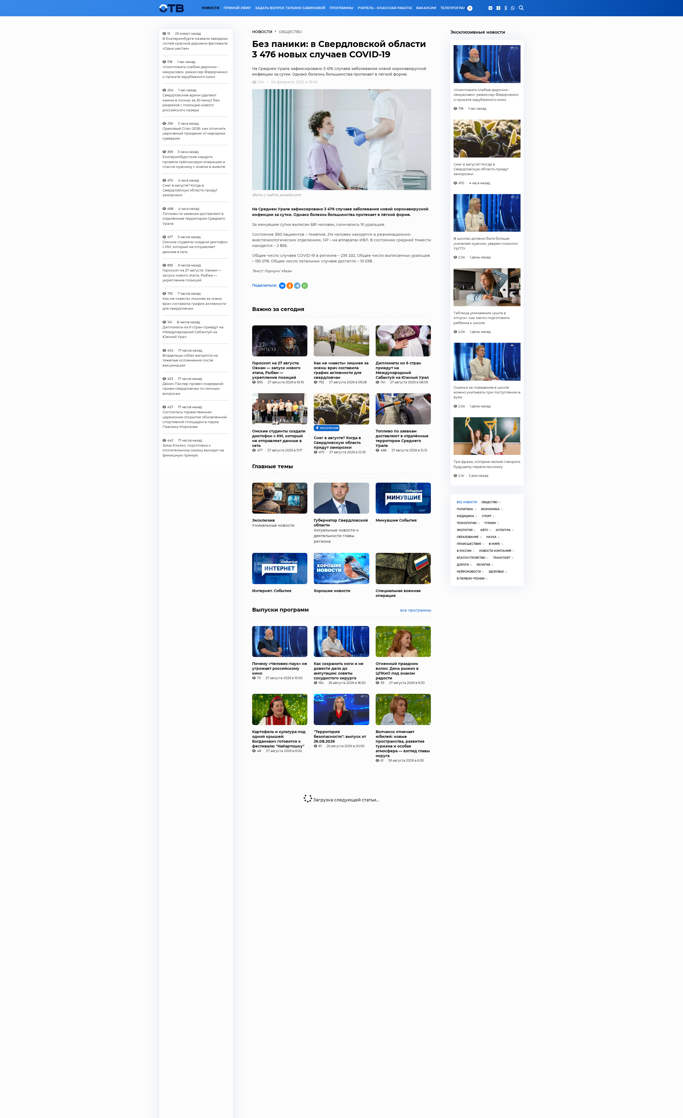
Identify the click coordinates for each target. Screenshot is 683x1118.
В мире (494, 544)
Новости (210, 8)
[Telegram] (297, 285)
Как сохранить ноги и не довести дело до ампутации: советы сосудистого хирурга (338, 670)
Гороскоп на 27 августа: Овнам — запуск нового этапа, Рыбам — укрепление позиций (191, 275)
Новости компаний (495, 551)
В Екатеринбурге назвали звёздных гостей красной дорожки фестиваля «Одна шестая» (195, 43)
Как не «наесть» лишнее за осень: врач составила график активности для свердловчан (194, 304)
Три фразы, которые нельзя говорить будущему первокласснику (487, 464)
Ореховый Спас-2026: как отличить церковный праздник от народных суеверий (193, 133)
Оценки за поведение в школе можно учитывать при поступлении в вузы (487, 392)
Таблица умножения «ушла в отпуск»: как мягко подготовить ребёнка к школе (482, 318)
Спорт (486, 516)
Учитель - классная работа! (385, 8)
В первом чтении (471, 578)
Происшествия (469, 544)
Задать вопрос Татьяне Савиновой (290, 8)
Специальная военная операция (398, 593)
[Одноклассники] (498, 8)
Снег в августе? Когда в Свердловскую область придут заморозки (189, 190)
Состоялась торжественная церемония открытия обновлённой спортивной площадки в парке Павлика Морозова (194, 419)
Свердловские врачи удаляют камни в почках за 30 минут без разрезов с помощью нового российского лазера (191, 102)
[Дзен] (506, 8)
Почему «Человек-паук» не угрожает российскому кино (279, 668)
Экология (464, 530)
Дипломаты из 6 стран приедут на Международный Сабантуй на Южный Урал (193, 332)
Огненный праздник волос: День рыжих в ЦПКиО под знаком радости (397, 670)
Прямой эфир (237, 8)
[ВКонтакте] (282, 285)
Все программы (415, 610)
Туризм (490, 523)
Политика (465, 509)
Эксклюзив (263, 520)
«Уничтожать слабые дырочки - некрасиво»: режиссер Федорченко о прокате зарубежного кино (194, 72)
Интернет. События (271, 590)
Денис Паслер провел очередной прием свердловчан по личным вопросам (192, 388)
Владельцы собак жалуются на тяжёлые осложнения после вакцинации (190, 360)
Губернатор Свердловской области (341, 522)
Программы (341, 8)
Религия (483, 564)
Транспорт (501, 558)
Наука (491, 537)
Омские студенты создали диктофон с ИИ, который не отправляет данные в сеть (195, 247)
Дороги (463, 564)
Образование (468, 537)
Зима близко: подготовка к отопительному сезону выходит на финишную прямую (193, 450)
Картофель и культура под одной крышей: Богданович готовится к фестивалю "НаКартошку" (278, 739)
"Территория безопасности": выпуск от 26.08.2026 (340, 736)
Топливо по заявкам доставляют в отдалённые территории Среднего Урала (193, 218)
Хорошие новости (332, 590)
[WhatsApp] (513, 8)
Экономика (490, 509)
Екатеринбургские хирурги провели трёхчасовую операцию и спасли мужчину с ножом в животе (193, 162)
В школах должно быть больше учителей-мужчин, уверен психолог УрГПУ (486, 243)
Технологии (466, 523)
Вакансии (426, 8)
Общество (489, 502)
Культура (503, 530)
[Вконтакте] (490, 8)
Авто (484, 530)
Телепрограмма (456, 8)
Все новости (467, 502)
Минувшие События (396, 520)
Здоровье (496, 571)
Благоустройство (471, 558)
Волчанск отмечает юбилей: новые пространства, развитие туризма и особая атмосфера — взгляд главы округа (403, 743)
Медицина (465, 516)
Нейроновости (469, 571)
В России (464, 551)
